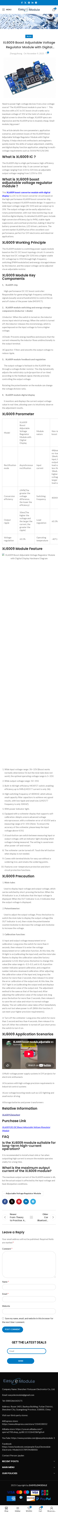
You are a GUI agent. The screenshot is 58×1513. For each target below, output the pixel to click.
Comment (7, 1248)
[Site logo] (29, 9)
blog (33, 25)
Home (25, 25)
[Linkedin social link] (32, 3)
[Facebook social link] (22, 3)
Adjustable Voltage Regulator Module (23, 1193)
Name (5, 1281)
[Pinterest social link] (29, 3)
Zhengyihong (16, 53)
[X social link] (25, 3)
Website (6, 1306)
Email (5, 1293)
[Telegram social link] (36, 3)
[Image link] (19, 1381)
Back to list (31, 1217)
